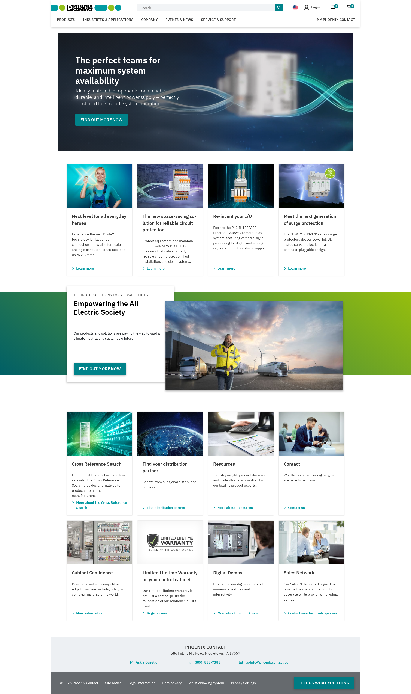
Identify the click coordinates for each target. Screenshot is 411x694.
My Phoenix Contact (336, 19)
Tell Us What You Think (324, 682)
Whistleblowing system (206, 683)
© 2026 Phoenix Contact (79, 683)
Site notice (113, 683)
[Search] (279, 7)
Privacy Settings (243, 683)
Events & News (179, 19)
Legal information (141, 683)
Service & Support (218, 19)
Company (149, 19)
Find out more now (101, 119)
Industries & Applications (108, 19)
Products (66, 19)
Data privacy (172, 683)
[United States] (295, 7)
